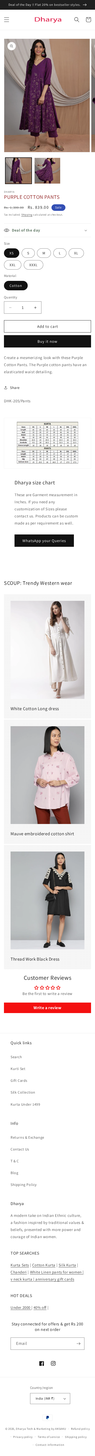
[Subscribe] (78, 1343)
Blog (14, 1172)
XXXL (33, 265)
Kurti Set (18, 1068)
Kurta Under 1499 (25, 1104)
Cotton (16, 285)
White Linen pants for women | (57, 1272)
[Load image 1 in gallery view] (18, 171)
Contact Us (20, 1149)
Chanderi (19, 1272)
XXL (13, 265)
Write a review (47, 1007)
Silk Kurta (67, 1264)
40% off (40, 1307)
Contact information (50, 1445)
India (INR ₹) (45, 1398)
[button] (6, 19)
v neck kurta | (22, 1279)
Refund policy (80, 1429)
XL (76, 253)
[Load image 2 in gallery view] (47, 171)
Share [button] (15, 387)
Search (16, 1056)
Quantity (10, 297)
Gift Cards (19, 1080)
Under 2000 (21, 1307)
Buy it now (47, 341)
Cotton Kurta (43, 1264)
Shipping (26, 214)
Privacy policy (23, 1437)
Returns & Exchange (27, 1137)
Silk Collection (23, 1092)
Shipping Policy (24, 1184)
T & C (15, 1161)
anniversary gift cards (54, 1279)
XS (12, 253)
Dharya (21, 1429)
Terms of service (49, 1437)
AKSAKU (60, 1429)
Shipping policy (76, 1437)
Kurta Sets (20, 1264)
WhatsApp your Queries (44, 540)
